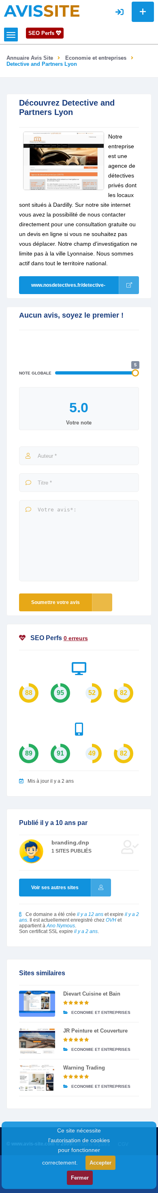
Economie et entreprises (95, 58)
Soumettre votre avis (55, 602)
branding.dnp (70, 842)
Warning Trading (84, 1068)
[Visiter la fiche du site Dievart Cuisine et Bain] (37, 1004)
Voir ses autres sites (55, 887)
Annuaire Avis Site (29, 58)
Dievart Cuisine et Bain (91, 994)
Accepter (100, 1163)
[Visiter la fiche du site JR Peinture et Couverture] (37, 1041)
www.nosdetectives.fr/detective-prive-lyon (68, 288)
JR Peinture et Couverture (95, 1031)
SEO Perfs (42, 33)
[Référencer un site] (143, 12)
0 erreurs (76, 638)
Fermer (80, 1178)
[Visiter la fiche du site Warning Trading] (37, 1078)
